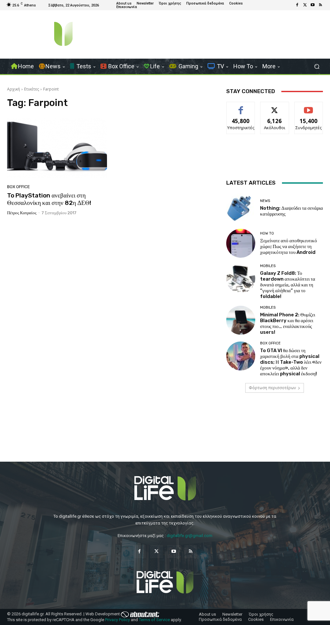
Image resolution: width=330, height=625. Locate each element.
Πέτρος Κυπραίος (21, 212)
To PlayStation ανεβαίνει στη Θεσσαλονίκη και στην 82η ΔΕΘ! (49, 199)
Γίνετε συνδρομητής (310, 109)
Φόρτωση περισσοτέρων (272, 387)
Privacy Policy (117, 619)
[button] (316, 66)
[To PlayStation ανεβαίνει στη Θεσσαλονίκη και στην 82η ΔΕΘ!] (57, 148)
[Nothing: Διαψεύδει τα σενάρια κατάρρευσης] (240, 207)
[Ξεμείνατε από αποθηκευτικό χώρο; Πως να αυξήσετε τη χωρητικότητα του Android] (240, 243)
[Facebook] (297, 5)
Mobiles (268, 266)
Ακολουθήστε (275, 106)
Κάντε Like (240, 106)
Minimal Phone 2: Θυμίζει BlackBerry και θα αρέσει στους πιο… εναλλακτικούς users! (287, 323)
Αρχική (13, 89)
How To (267, 233)
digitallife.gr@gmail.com (189, 535)
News (265, 201)
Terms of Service (154, 619)
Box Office (18, 187)
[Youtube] (312, 5)
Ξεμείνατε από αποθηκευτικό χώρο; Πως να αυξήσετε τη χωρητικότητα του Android (288, 246)
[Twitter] (305, 5)
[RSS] (320, 5)
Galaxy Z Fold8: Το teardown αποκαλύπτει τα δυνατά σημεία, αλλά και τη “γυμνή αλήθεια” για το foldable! (287, 284)
